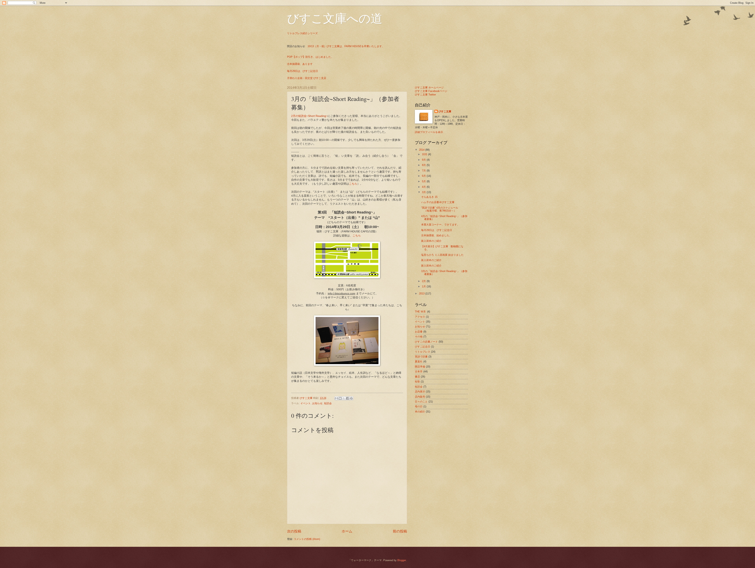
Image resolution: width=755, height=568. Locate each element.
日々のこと (421, 401)
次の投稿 (294, 531)
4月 (424, 186)
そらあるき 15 (429, 196)
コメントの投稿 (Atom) (307, 539)
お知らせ (317, 403)
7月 (424, 170)
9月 (424, 159)
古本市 (419, 371)
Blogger (401, 560)
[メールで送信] (336, 398)
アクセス (420, 316)
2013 (422, 293)
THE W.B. (420, 311)
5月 (424, 181)
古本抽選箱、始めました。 (436, 235)
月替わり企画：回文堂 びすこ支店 (306, 78)
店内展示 (420, 391)
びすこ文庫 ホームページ (429, 87)
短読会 (328, 403)
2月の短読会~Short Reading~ (309, 116)
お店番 (419, 331)
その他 (419, 336)
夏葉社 (419, 361)
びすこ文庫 (444, 111)
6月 (424, 175)
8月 (424, 165)
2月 (424, 281)
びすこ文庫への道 (334, 18)
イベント (305, 403)
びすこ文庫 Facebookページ (431, 91)
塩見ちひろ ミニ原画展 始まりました (442, 254)
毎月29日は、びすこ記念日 (302, 71)
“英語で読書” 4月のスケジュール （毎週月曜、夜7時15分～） (444, 209)
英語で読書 (421, 356)
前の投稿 (400, 531)
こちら (353, 183)
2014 (422, 149)
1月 (424, 286)
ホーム (347, 531)
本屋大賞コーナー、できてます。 (440, 224)
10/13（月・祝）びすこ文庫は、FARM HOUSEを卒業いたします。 (346, 46)
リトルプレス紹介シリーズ (302, 33)
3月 (424, 192)
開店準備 (420, 366)
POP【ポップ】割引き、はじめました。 (310, 56)
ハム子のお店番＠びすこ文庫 (437, 202)
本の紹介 (420, 411)
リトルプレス (422, 351)
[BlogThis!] (340, 398)
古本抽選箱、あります (300, 63)
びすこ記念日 (422, 346)
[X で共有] (344, 398)
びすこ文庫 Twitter (425, 94)
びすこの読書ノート (426, 341)
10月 (425, 154)
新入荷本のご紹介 (431, 240)
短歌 (417, 381)
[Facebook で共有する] (348, 398)
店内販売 (420, 396)
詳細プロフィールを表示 (429, 132)
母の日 (419, 406)
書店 (417, 376)
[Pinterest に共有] (351, 398)
